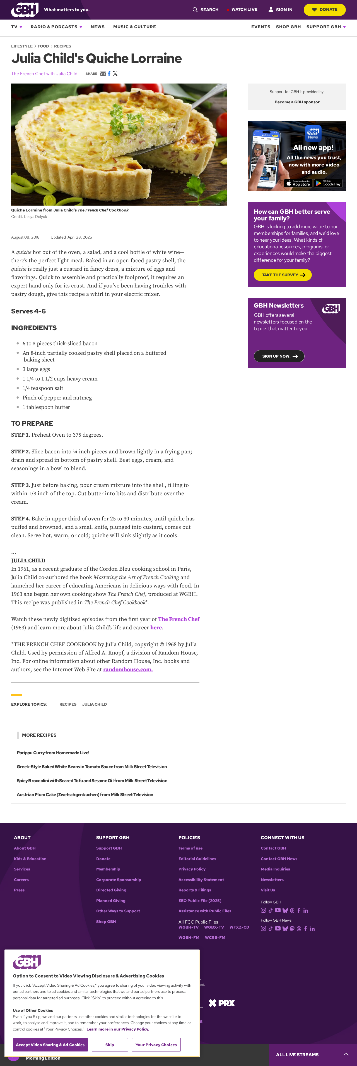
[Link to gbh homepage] (24, 9)
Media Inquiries (275, 869)
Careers (21, 879)
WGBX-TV (214, 927)
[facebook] (298, 910)
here (156, 627)
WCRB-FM (215, 937)
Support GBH (324, 27)
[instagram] (263, 910)
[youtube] (278, 910)
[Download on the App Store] (298, 183)
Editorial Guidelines (197, 858)
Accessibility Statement (201, 879)
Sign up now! (276, 356)
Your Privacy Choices (156, 1044)
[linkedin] (305, 910)
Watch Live (244, 9)
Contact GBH (273, 848)
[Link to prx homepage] (222, 1003)
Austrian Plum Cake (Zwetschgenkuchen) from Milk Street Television (85, 795)
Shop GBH (288, 27)
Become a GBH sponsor (297, 101)
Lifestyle (22, 46)
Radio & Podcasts (54, 27)
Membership (108, 869)
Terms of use (190, 848)
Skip (109, 1044)
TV (14, 27)
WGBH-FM (188, 937)
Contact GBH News (279, 858)
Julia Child (94, 704)
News (98, 27)
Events (261, 27)
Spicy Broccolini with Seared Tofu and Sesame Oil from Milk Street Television (92, 781)
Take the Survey (280, 274)
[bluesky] (285, 910)
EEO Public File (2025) (199, 900)
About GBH (25, 848)
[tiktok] (270, 910)
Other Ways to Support (118, 911)
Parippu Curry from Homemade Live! (53, 753)
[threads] (292, 910)
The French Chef (178, 619)
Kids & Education (30, 858)
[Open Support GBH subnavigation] (344, 26)
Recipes (62, 46)
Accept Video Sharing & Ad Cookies (50, 1044)
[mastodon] (292, 928)
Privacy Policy (192, 869)
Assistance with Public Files (204, 911)
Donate (328, 9)
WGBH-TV (188, 927)
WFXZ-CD (239, 927)
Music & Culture (134, 27)
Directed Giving (111, 890)
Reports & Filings (194, 890)
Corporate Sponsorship (118, 879)
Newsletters (272, 879)
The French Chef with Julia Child (44, 74)
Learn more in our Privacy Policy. (117, 1029)
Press (19, 890)
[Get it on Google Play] (328, 183)
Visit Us (268, 890)
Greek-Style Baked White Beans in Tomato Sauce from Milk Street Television (92, 767)
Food (43, 46)
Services (22, 869)
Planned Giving (111, 900)
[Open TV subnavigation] (21, 26)
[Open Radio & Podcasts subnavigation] (80, 26)
